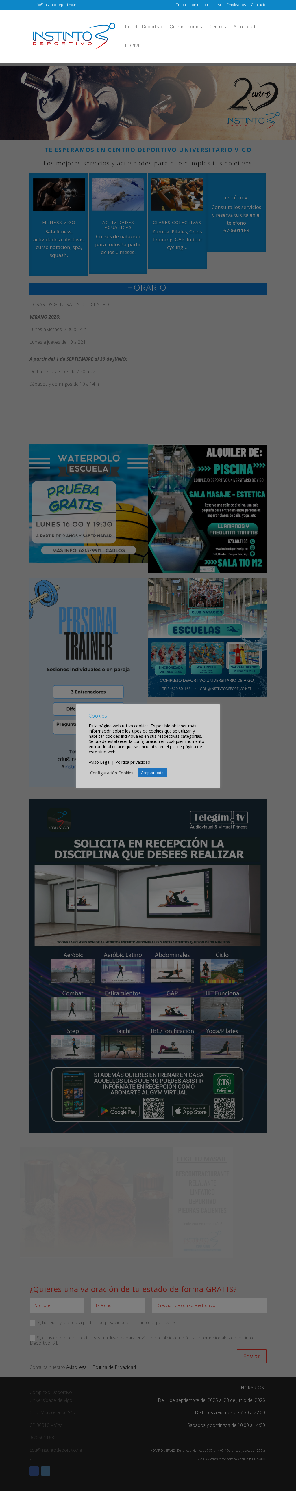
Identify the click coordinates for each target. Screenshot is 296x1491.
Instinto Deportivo (143, 27)
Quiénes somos (186, 27)
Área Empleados (232, 5)
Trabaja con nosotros (194, 5)
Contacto (259, 5)
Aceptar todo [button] (152, 772)
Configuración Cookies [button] (111, 772)
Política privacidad (132, 762)
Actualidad (244, 27)
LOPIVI (132, 46)
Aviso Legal (99, 762)
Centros (218, 27)
